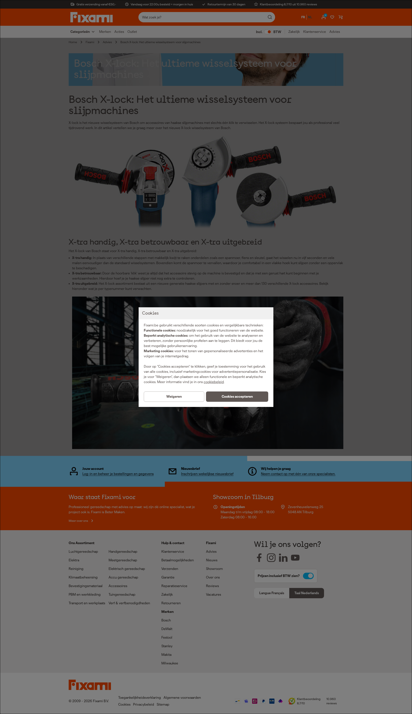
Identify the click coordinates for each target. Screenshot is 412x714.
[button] (237, 396)
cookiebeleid (214, 382)
